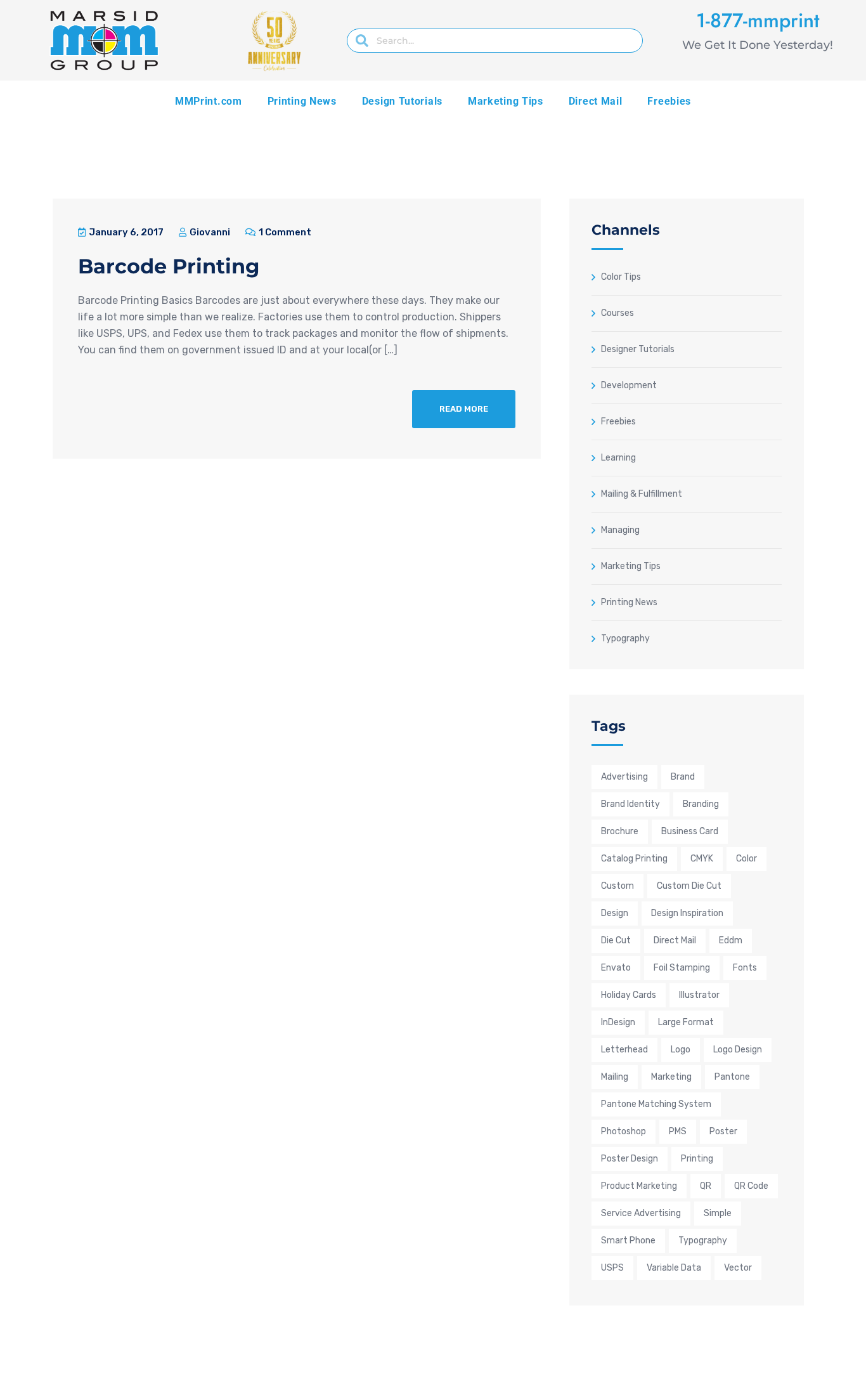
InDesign (618, 1022)
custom (617, 886)
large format (686, 1022)
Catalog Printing (634, 858)
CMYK (701, 858)
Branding (701, 804)
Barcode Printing (168, 266)
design (614, 913)
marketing (671, 1076)
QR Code (751, 1186)
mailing (614, 1076)
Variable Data (674, 1267)
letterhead (624, 1049)
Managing (620, 530)
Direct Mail (596, 101)
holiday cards (628, 995)
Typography (625, 638)
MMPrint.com (208, 101)
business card (689, 831)
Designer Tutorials (638, 349)
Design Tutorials (402, 101)
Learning (618, 457)
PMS (678, 1131)
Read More (463, 409)
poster (723, 1131)
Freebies (669, 101)
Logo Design (737, 1049)
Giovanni (209, 232)
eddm (730, 940)
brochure (619, 831)
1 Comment (284, 232)
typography (702, 1240)
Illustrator (699, 995)
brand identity (630, 804)
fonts (745, 967)
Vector (738, 1267)
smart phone (628, 1240)
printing (697, 1158)
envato (616, 967)
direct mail (675, 940)
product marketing (639, 1186)
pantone (732, 1076)
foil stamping (682, 967)
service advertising (641, 1213)
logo (680, 1049)
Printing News (302, 101)
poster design (629, 1158)
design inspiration (687, 913)
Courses (617, 313)
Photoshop (623, 1131)
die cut (616, 940)
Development (629, 385)
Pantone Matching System (656, 1104)
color (746, 858)
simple (718, 1213)
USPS (612, 1267)
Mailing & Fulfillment (641, 493)
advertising (624, 776)
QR (705, 1186)
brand (683, 776)
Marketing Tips (505, 101)
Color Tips (621, 277)
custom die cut (689, 886)
